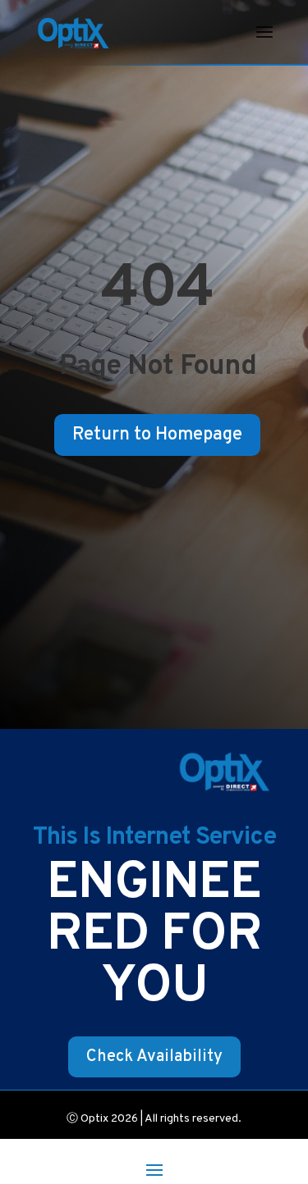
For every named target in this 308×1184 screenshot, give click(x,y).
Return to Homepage (157, 435)
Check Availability (154, 1057)
